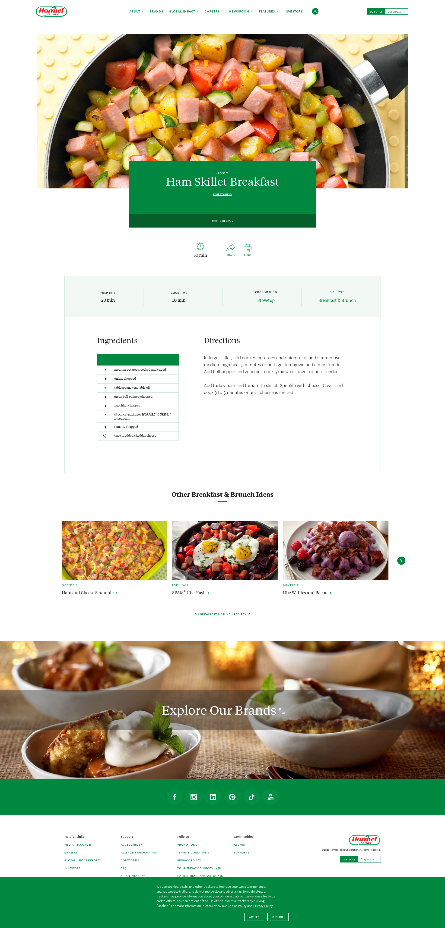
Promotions (187, 844)
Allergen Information (139, 852)
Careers (71, 852)
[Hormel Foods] (51, 11)
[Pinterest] (232, 797)
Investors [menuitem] (294, 11)
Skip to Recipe (222, 221)
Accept (254, 917)
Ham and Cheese (88, 592)
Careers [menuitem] (213, 11)
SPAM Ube (189, 592)
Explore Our (220, 710)
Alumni (239, 844)
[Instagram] (194, 797)
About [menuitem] (135, 11)
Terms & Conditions (193, 852)
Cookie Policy (237, 905)
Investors (72, 868)
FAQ (124, 868)
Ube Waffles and (306, 592)
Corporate (395, 11)
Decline (278, 917)
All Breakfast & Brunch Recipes (220, 614)
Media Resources (78, 844)
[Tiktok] (251, 797)
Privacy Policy (189, 860)
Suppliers (241, 852)
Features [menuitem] (267, 11)
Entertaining (222, 194)
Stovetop (266, 300)
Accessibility (131, 844)
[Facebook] (174, 797)
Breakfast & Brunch (337, 300)
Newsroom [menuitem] (239, 11)
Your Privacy (195, 868)
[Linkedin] (213, 797)
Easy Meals (69, 585)
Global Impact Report (82, 860)
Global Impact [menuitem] (182, 11)
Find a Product (133, 876)
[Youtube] (271, 797)
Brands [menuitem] (156, 11)
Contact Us (130, 860)
